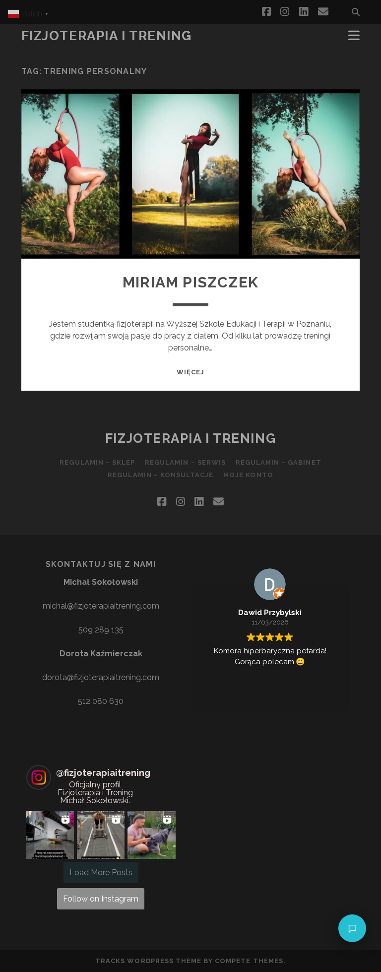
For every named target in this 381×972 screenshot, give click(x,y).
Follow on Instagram (100, 898)
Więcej (190, 372)
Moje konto (248, 475)
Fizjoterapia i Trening (106, 35)
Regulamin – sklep (97, 462)
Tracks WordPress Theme (148, 961)
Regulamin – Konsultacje (160, 475)
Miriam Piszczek (190, 282)
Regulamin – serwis (185, 462)
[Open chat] (352, 928)
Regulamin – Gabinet (278, 462)
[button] (50, 835)
